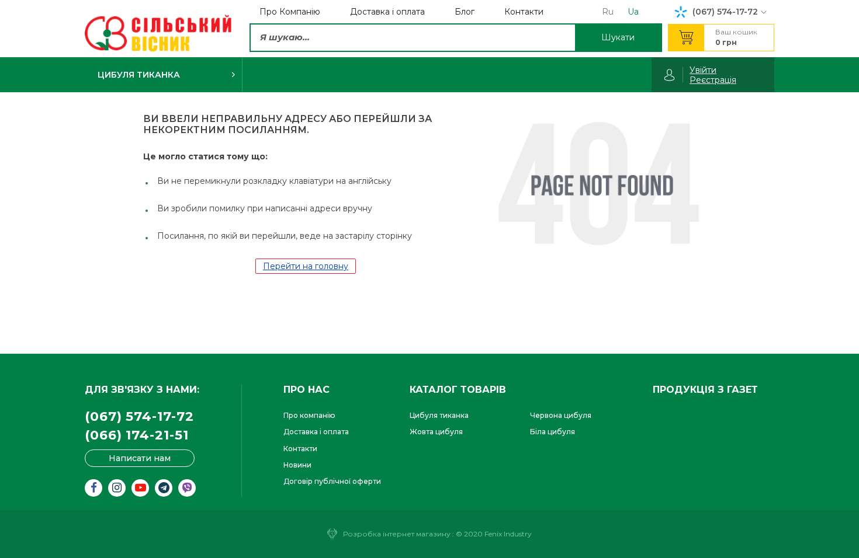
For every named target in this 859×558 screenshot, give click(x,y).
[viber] (187, 488)
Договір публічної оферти (332, 481)
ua (633, 11)
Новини (297, 465)
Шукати (618, 37)
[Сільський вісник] (158, 33)
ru (608, 11)
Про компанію (309, 415)
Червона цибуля (560, 415)
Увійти (703, 70)
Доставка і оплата (316, 431)
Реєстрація (713, 80)
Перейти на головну (305, 266)
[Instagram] (117, 488)
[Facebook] (93, 488)
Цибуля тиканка (439, 415)
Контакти (300, 448)
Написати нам (140, 458)
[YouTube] (140, 488)
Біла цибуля (552, 431)
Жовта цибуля (436, 431)
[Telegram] (163, 488)
